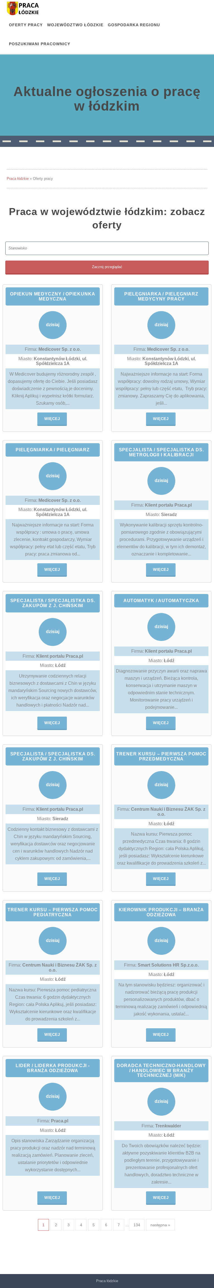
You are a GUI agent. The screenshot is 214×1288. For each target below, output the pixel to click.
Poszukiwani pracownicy (39, 44)
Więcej (52, 418)
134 (136, 1225)
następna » (160, 1225)
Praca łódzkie (18, 178)
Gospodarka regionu (134, 25)
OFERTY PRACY (26, 25)
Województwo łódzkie (75, 25)
